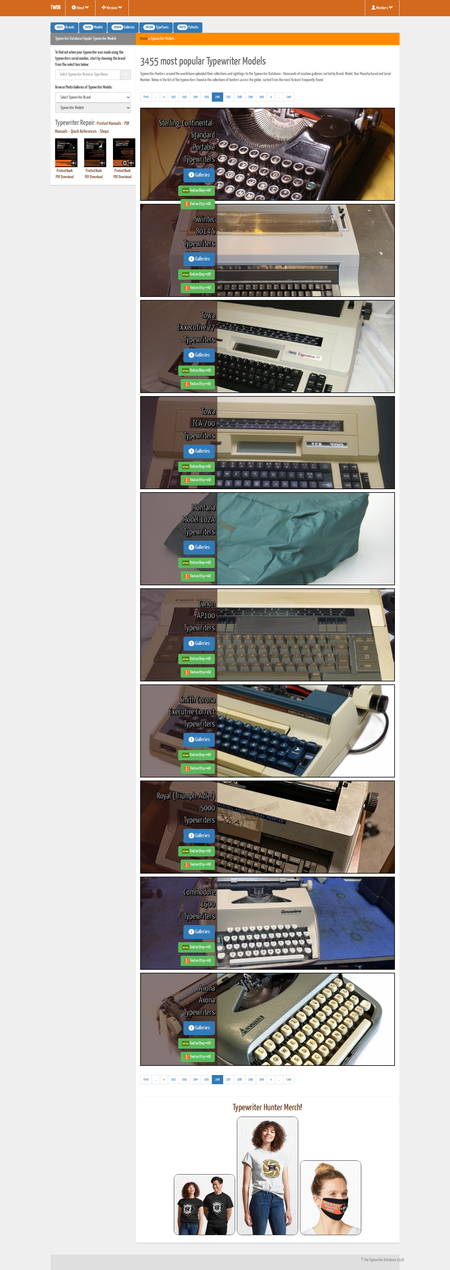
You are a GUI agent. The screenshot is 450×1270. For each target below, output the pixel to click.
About (80, 8)
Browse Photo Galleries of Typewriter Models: (84, 87)
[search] (93, 97)
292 (173, 97)
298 (239, 97)
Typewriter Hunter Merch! (267, 1107)
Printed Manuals (109, 124)
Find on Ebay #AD (200, 191)
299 (250, 97)
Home (144, 39)
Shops (104, 131)
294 (195, 97)
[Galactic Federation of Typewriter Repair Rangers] (267, 1176)
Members (382, 8)
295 (206, 97)
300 (261, 97)
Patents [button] (188, 27)
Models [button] (94, 27)
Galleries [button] (124, 27)
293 (184, 97)
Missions (112, 8)
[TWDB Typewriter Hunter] (204, 1204)
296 (219, 97)
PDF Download (64, 177)
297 (228, 97)
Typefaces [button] (157, 27)
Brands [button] (65, 27)
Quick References (84, 131)
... (157, 98)
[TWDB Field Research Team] (330, 1197)
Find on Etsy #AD (200, 204)
